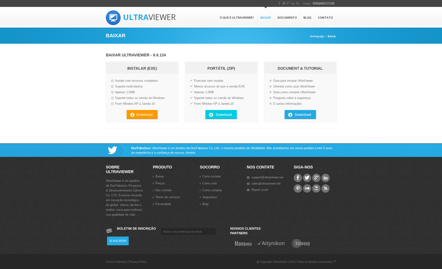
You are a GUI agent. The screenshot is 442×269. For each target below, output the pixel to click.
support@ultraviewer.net (267, 177)
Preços (160, 183)
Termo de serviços (167, 197)
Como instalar (211, 176)
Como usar (209, 183)
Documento (287, 17)
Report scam (259, 189)
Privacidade (163, 204)
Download (145, 114)
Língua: (307, 3)
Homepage (317, 36)
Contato (325, 17)
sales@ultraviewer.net (266, 183)
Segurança (209, 197)
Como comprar (212, 190)
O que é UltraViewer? (237, 17)
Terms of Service (116, 261)
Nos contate (163, 190)
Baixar (265, 17)
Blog (307, 17)
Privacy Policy (138, 261)
